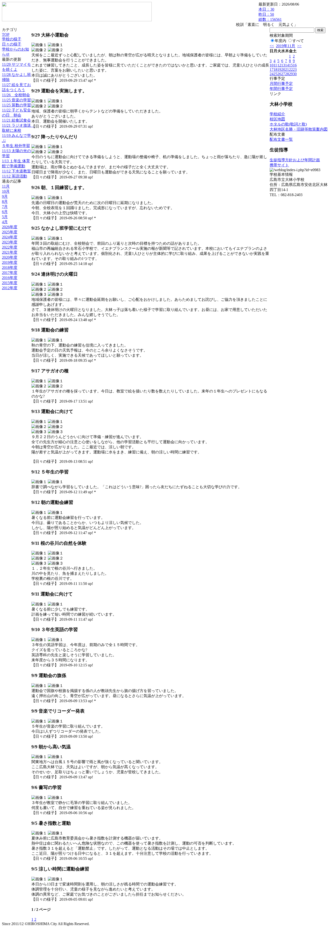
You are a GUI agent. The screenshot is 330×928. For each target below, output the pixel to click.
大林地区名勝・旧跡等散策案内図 (299, 129)
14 (287, 65)
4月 (5, 222)
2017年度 (9, 273)
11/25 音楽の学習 (16, 100)
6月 (5, 212)
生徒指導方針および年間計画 (295, 160)
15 (291, 65)
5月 (5, 217)
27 (283, 74)
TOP (5, 34)
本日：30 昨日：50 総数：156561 (270, 14)
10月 (6, 191)
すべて (298, 41)
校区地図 (277, 119)
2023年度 (9, 242)
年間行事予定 (281, 89)
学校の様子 (11, 39)
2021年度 (9, 252)
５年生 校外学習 (16, 146)
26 (279, 74)
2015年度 (9, 283)
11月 (6, 186)
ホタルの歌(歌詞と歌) (288, 124)
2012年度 (9, 288)
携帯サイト (279, 165)
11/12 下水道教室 (16, 171)
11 (275, 65)
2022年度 (9, 247)
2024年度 (9, 237)
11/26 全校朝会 (16, 95)
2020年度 (9, 257)
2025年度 (9, 232)
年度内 (280, 41)
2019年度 (9, 262)
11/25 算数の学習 (16, 105)
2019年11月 (285, 46)
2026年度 (9, 227)
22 (291, 69)
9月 (5, 196)
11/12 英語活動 (14, 176)
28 (287, 74)
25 (275, 74)
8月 (5, 201)
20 (283, 69)
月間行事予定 (281, 83)
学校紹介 (277, 114)
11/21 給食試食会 (16, 120)
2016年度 (9, 278)
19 (279, 69)
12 (279, 65)
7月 (5, 207)
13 (283, 65)
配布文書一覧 (281, 139)
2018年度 (9, 267)
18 (275, 69)
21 (287, 69)
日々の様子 (11, 44)
